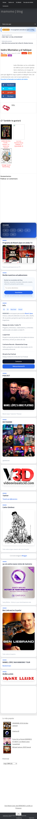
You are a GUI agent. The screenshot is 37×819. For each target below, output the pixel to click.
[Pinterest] (27, 230)
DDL (4, 53)
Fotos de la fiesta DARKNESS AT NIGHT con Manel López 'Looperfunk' (22, 741)
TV (7, 309)
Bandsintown (7, 666)
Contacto (5, 6)
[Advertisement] (17, 699)
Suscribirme (18, 292)
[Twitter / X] (6, 230)
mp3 (10, 55)
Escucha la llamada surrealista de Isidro (14, 79)
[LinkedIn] (13, 234)
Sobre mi (11, 2)
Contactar (18, 361)
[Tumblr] (6, 234)
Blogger (24, 556)
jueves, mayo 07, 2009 (13, 53)
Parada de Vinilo (28, 2)
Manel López (29, 313)
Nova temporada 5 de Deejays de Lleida (21, 30)
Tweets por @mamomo (10, 499)
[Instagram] (20, 230)
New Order (13, 309)
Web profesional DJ (19, 366)
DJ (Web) (18, 2)
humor (24, 53)
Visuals (20, 309)
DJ (4, 309)
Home (4, 2)
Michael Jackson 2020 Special (21, 747)
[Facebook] (13, 230)
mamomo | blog (12, 11)
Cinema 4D (15, 731)
